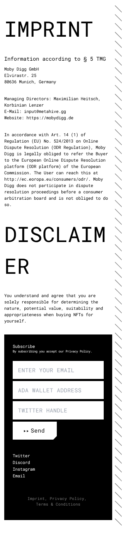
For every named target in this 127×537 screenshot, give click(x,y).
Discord (21, 462)
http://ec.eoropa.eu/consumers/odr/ (46, 179)
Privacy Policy (78, 351)
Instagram (24, 469)
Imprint (36, 498)
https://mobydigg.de (49, 117)
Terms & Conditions (58, 504)
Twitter (21, 455)
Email (19, 475)
